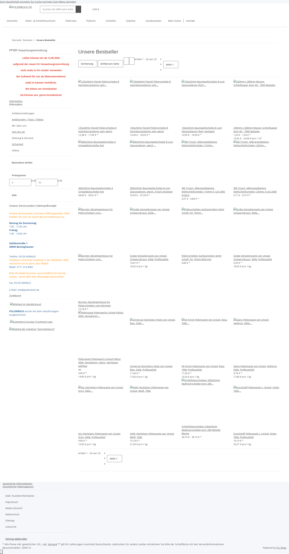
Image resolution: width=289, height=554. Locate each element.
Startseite (12, 20)
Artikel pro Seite (110, 63)
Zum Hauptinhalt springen (15, 1)
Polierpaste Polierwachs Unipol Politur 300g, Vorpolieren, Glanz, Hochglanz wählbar (99, 362)
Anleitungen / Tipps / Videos (27, 119)
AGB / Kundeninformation (19, 495)
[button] (86, 9)
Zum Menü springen (64, 1)
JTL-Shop (281, 547)
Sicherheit (17, 144)
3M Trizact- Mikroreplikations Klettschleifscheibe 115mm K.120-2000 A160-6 (203, 192)
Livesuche (10, 526)
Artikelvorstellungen (23, 113)
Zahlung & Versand (22, 138)
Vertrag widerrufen (16, 538)
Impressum (11, 502)
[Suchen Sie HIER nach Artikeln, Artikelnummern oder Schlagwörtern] (78, 9)
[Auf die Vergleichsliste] (81, 204)
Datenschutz (12, 514)
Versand (52, 544)
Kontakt (190, 20)
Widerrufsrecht (13, 508)
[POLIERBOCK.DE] (20, 7)
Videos (15, 150)
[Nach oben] (1, 551)
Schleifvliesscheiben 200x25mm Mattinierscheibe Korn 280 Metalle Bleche (201, 430)
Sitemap (10, 520)
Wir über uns (19, 125)
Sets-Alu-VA (18, 131)
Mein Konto (174, 20)
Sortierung (87, 63)
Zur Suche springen (41, 1)
